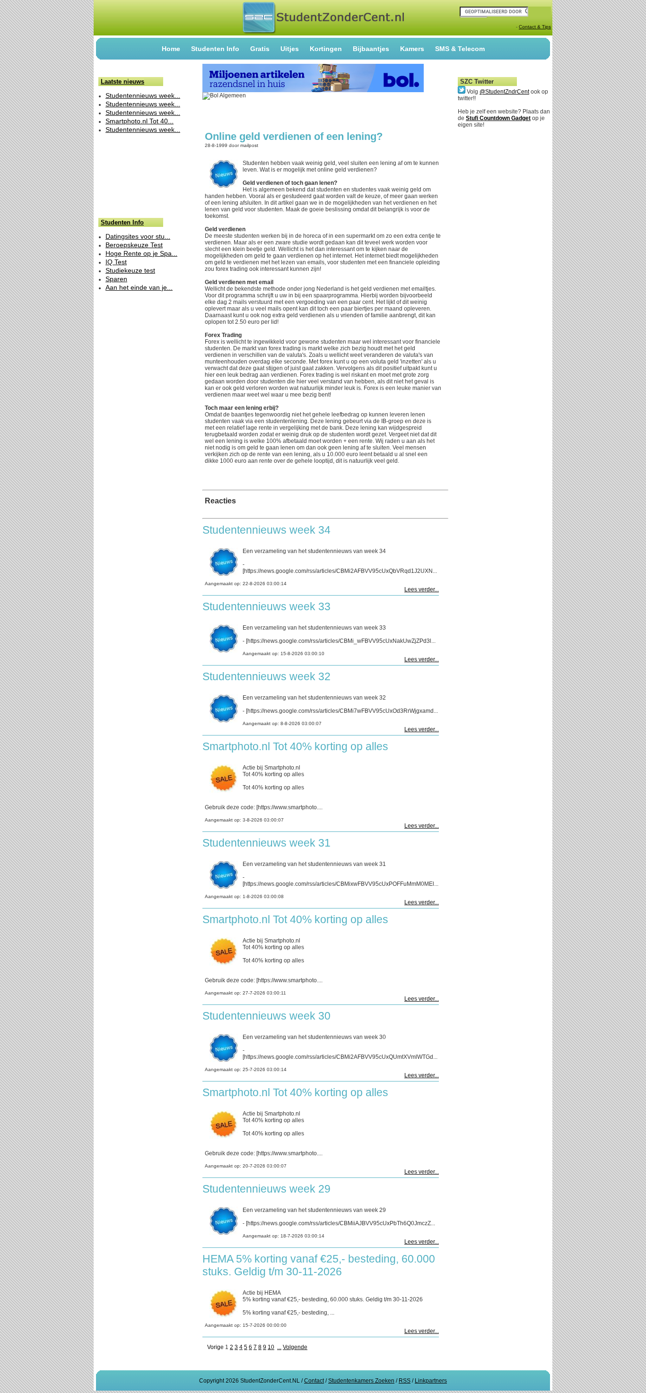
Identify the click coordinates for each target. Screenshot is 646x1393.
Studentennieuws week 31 (266, 843)
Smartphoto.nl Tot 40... (139, 121)
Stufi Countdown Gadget (498, 118)
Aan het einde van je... (139, 287)
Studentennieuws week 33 (266, 606)
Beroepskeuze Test (134, 245)
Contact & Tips (535, 26)
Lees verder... (421, 589)
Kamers (412, 48)
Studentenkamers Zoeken (361, 1380)
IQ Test (116, 262)
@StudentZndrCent (504, 91)
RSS (404, 1380)
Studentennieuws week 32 (266, 676)
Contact (314, 1380)
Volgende (295, 1347)
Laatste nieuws (122, 81)
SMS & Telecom (460, 48)
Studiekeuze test (130, 270)
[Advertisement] (127, 175)
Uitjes (289, 48)
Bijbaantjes (371, 48)
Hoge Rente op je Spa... (141, 253)
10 (271, 1347)
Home (171, 48)
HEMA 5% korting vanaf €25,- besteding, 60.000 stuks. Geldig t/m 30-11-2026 (318, 1265)
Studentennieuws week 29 (266, 1189)
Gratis (260, 48)
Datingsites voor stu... (137, 236)
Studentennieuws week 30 (266, 1016)
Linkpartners (431, 1380)
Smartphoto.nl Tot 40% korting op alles (295, 746)
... (279, 1347)
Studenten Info (215, 48)
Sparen (116, 279)
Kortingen (326, 48)
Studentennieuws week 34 (266, 530)
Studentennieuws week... (142, 95)
